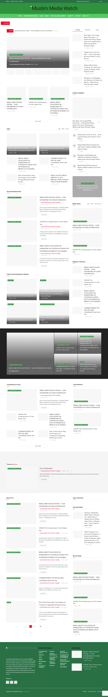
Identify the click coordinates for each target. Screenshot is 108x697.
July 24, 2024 (44, 322)
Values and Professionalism (65, 660)
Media (47, 16)
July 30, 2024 (44, 298)
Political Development (58, 16)
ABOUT (7, 1)
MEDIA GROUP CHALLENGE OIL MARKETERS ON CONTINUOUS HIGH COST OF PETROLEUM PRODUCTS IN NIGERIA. (59, 107)
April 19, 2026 (54, 184)
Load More (38, 121)
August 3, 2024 (12, 298)
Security (70, 16)
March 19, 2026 (65, 471)
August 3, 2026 (11, 111)
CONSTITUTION (13, 1)
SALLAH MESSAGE (46, 468)
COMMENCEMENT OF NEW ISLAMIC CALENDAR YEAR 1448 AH (59, 161)
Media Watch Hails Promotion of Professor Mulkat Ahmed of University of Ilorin (89, 167)
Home (20, 16)
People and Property (42, 666)
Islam (41, 16)
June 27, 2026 (32, 106)
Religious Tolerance (52, 662)
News (63, 128)
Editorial (41, 655)
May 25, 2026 (22, 184)
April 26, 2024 (88, 544)
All (59, 128)
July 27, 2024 (12, 322)
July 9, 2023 (88, 527)
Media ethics (98, 203)
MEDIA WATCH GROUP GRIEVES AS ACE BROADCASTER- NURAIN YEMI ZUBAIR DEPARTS (59, 178)
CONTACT (20, 1)
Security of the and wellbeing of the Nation (64, 656)
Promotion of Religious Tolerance (53, 658)
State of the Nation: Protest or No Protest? (20, 320)
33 (40, 626)
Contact (78, 16)
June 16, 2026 (54, 167)
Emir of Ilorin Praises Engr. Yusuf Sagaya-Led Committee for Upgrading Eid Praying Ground (27, 178)
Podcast (52, 651)
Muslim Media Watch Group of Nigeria (20, 64)
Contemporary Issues (30, 16)
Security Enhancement (64, 652)
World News (63, 667)
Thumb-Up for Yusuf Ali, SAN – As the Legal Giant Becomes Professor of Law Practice (92, 55)
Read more (44, 214)
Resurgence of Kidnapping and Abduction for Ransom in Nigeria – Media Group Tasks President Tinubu (93, 81)
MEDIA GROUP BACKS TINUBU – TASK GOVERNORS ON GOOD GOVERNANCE (33, 30)
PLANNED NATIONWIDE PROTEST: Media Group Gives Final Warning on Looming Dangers (52, 293)
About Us (86, 16)
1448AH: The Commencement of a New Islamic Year (37, 103)
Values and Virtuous (63, 664)
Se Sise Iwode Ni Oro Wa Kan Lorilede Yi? (21, 296)
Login (100, 1)
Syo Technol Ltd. (26, 691)
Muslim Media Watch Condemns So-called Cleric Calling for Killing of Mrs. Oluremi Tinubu (92, 68)
